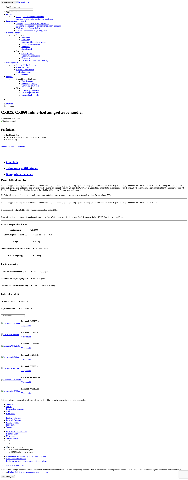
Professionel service (24, 72)
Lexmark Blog (12, 434)
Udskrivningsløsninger (30, 56)
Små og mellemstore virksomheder (30, 17)
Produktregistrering (29, 83)
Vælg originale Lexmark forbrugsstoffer (32, 23)
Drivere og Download (30, 90)
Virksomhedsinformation (16, 459)
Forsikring (25, 40)
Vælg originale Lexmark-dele (28, 28)
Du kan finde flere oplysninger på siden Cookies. (28, 472)
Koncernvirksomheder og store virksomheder (34, 19)
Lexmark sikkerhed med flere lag (34, 60)
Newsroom (10, 436)
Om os (9, 407)
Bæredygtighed (12, 422)
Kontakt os (10, 413)
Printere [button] (9, 14)
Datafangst (25, 58)
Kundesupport (22, 74)
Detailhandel (26, 49)
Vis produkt (26, 325)
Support (9, 427)
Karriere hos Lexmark (15, 409)
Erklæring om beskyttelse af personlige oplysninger (26, 461)
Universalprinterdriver (30, 93)
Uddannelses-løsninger (30, 44)
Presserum (10, 425)
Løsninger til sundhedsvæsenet (33, 42)
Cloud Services (27, 53)
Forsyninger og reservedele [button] (17, 21)
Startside (9, 104)
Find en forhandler (13, 418)
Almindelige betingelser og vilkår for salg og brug (26, 456)
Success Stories (12, 438)
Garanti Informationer (25, 70)
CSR (8, 411)
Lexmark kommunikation (16, 431)
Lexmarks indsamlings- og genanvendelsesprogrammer (38, 26)
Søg (7, 7)
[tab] (96, 162)
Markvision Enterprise (30, 95)
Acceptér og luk (8, 477)
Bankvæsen (26, 37)
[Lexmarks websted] (23, 2)
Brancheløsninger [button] (13, 33)
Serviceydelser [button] (12, 63)
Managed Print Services (26, 65)
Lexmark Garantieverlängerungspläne (31, 30)
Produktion (25, 47)
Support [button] (9, 76)
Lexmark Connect (13, 420)
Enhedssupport (27, 81)
